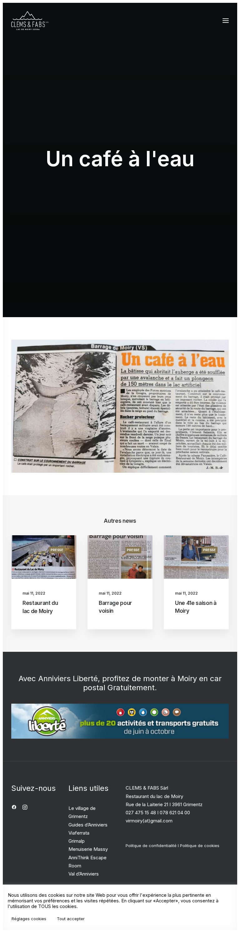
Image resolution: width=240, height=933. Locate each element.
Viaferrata (78, 833)
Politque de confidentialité (151, 845)
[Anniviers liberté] (120, 721)
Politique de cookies (199, 845)
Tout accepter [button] (71, 918)
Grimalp (76, 841)
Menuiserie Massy (88, 849)
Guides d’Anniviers (88, 825)
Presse (57, 550)
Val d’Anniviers (83, 874)
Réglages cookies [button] (29, 918)
